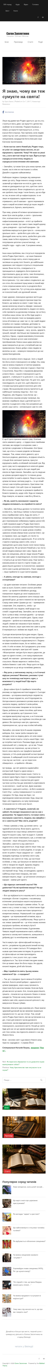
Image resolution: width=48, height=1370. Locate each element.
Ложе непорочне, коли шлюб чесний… (28, 1187)
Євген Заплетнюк (21, 1363)
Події (40, 42)
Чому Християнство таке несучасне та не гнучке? (21, 1068)
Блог (7, 42)
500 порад (7, 4)
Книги (16, 10)
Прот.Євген (9, 101)
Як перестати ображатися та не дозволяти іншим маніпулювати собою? (23, 1062)
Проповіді (18, 42)
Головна (35, 4)
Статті (30, 42)
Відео (26, 4)
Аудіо (18, 4)
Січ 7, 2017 (27, 101)
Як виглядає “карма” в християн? (26, 1214)
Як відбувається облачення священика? (29, 1241)
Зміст (7, 10)
